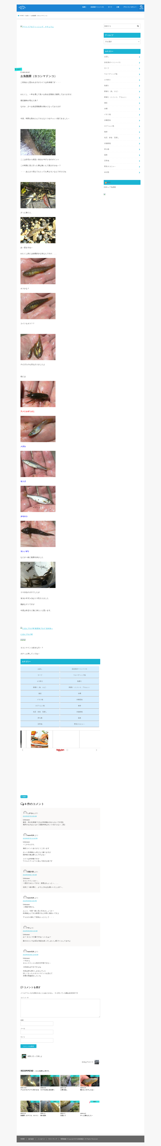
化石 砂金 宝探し (40, 712)
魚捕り (84, 7)
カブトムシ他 (40, 706)
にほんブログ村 (26, 634)
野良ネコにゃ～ (79, 724)
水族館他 (79, 712)
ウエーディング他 (79, 675)
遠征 (40, 693)
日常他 (40, 724)
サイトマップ (52, 1139)
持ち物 (40, 718)
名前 (22, 1020)
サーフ (110, 7)
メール (22, 1028)
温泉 (79, 718)
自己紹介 (31, 1139)
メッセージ (41, 1139)
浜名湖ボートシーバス (97, 7)
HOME (22, 1139)
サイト (22, 1037)
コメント (24, 997)
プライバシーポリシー (129, 7)
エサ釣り (40, 681)
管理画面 (63, 1139)
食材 (79, 706)
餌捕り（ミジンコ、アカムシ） (79, 687)
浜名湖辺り (80, 1139)
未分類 (106, 172)
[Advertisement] (60, 50)
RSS (108, 182)
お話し (40, 669)
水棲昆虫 (79, 699)
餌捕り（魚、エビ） (40, 687)
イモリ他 (40, 699)
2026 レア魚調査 (110, 187)
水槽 (117, 7)
